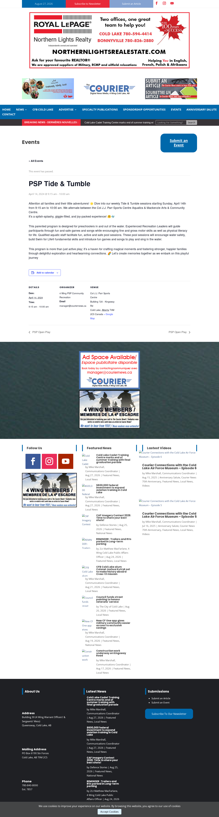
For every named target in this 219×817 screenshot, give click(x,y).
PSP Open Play (41, 332)
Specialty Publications (100, 109)
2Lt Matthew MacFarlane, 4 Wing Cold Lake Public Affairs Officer (112, 552)
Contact (8, 114)
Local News (91, 479)
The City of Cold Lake (111, 606)
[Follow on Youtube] (172, 3)
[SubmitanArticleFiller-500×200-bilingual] (171, 98)
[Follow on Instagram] (164, 3)
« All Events (36, 161)
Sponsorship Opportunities (144, 109)
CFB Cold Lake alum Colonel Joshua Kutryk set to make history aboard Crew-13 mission (113, 570)
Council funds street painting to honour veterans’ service (109, 599)
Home (6, 109)
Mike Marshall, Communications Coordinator (170, 473)
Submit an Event (160, 702)
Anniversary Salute (201, 109)
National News (104, 533)
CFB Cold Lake (43, 109)
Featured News (111, 475)
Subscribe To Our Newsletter (169, 714)
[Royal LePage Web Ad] (109, 67)
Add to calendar (45, 272)
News (20, 109)
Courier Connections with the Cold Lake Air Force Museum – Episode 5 (169, 515)
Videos (146, 485)
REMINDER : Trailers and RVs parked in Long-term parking (113, 541)
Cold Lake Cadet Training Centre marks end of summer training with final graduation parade (132, 122)
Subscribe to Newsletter (88, 3)
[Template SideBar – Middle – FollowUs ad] (109, 388)
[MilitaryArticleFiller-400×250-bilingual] (109, 427)
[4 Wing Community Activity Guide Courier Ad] (48, 98)
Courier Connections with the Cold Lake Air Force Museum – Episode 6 (169, 466)
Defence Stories (108, 524)
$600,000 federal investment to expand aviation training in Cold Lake (111, 488)
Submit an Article (131, 3)
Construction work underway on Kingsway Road (111, 653)
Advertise (66, 109)
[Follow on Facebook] (156, 3)
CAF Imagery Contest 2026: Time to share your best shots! (113, 518)
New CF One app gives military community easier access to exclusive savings (113, 624)
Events (176, 109)
